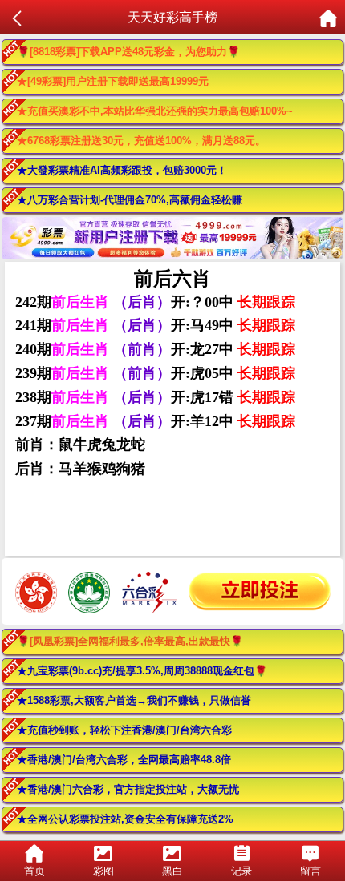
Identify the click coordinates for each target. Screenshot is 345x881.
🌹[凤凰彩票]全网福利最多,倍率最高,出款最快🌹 (130, 641)
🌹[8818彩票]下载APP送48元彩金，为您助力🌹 (128, 52)
